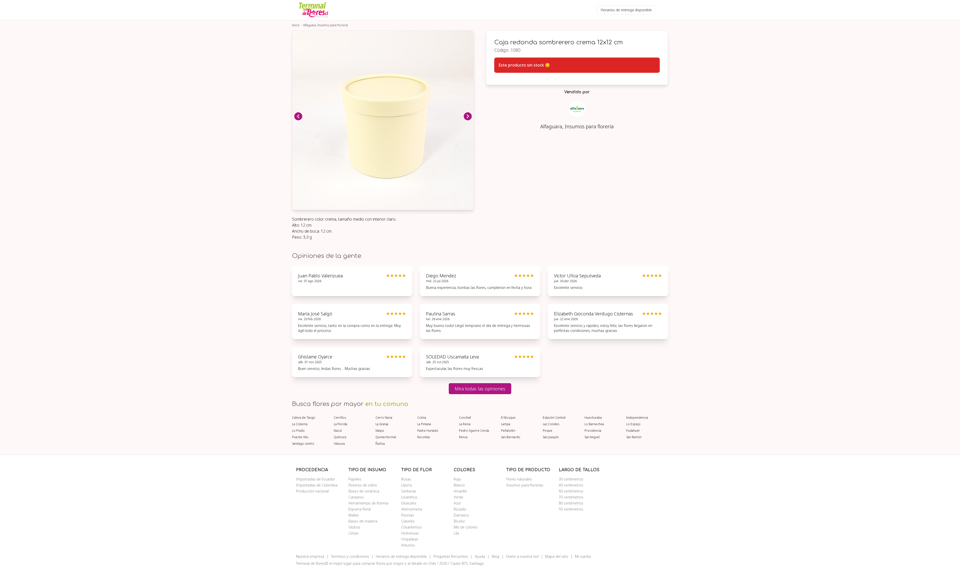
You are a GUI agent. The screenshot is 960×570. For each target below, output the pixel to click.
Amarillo (460, 491)
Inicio (296, 25)
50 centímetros (571, 509)
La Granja (382, 424)
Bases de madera (362, 521)
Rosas (406, 479)
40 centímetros (571, 485)
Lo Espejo (633, 424)
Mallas (353, 515)
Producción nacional (312, 491)
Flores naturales (519, 479)
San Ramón (634, 437)
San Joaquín (551, 437)
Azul (457, 503)
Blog (495, 556)
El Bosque (508, 418)
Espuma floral (359, 509)
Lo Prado (298, 431)
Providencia (592, 431)
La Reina (464, 424)
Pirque (547, 431)
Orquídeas (409, 539)
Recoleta (423, 437)
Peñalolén (508, 431)
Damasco (461, 515)
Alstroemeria (411, 509)
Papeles (354, 479)
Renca (463, 437)
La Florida (340, 424)
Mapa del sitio (556, 556)
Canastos (356, 497)
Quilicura (340, 437)
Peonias (407, 515)
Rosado (460, 509)
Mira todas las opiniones (480, 389)
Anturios (408, 545)
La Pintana (424, 424)
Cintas (353, 533)
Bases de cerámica (363, 491)
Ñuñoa (380, 444)
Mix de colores (466, 527)
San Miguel (592, 437)
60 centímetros (571, 491)
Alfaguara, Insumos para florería (325, 25)
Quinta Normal (386, 437)
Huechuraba (593, 418)
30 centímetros (571, 479)
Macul (338, 431)
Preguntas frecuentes (451, 556)
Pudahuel (633, 431)
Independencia (637, 418)
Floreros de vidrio (362, 485)
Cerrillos (340, 418)
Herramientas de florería (368, 503)
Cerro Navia (384, 418)
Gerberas (408, 491)
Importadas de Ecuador (315, 479)
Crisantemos (411, 527)
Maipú (380, 431)
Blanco (459, 485)
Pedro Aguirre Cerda (474, 431)
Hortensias (410, 533)
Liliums (406, 485)
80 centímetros (571, 503)
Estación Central (554, 418)
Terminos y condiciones (350, 556)
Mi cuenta (583, 556)
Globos (354, 527)
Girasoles (408, 503)
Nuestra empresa (310, 556)
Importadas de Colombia (317, 485)
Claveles (407, 521)
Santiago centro (303, 444)
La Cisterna (300, 424)
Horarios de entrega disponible (626, 10)
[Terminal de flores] (313, 10)
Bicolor (459, 521)
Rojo (457, 479)
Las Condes (551, 424)
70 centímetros (571, 497)
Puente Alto (300, 437)
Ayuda (480, 556)
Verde (458, 497)
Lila (456, 533)
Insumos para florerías (524, 485)
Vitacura (339, 444)
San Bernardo (510, 437)
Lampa (505, 424)
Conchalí (465, 418)
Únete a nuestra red (522, 556)
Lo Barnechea (594, 424)
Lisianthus (409, 497)
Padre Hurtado (427, 431)
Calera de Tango (303, 418)
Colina (421, 418)
